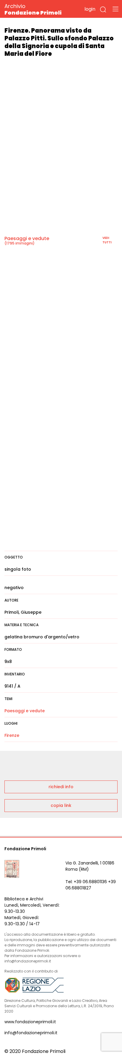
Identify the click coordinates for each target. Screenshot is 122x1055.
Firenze (11, 735)
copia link (61, 805)
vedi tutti (107, 240)
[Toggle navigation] (115, 8)
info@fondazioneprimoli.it (30, 1033)
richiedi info (61, 787)
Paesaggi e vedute (26, 238)
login (89, 9)
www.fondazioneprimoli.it (30, 1022)
